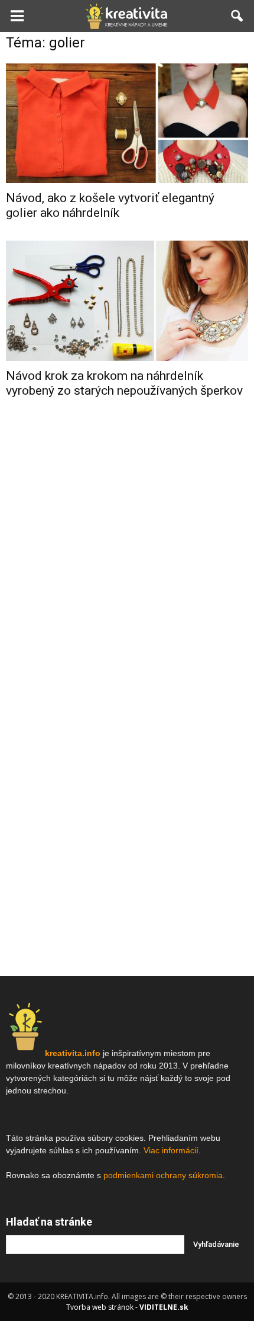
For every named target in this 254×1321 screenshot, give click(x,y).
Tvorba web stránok (99, 1307)
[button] (237, 16)
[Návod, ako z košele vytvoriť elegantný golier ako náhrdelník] (127, 123)
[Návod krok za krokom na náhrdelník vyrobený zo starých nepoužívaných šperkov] (127, 300)
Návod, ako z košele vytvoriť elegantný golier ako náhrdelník (110, 205)
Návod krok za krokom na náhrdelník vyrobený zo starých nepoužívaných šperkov (124, 383)
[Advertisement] (127, 596)
